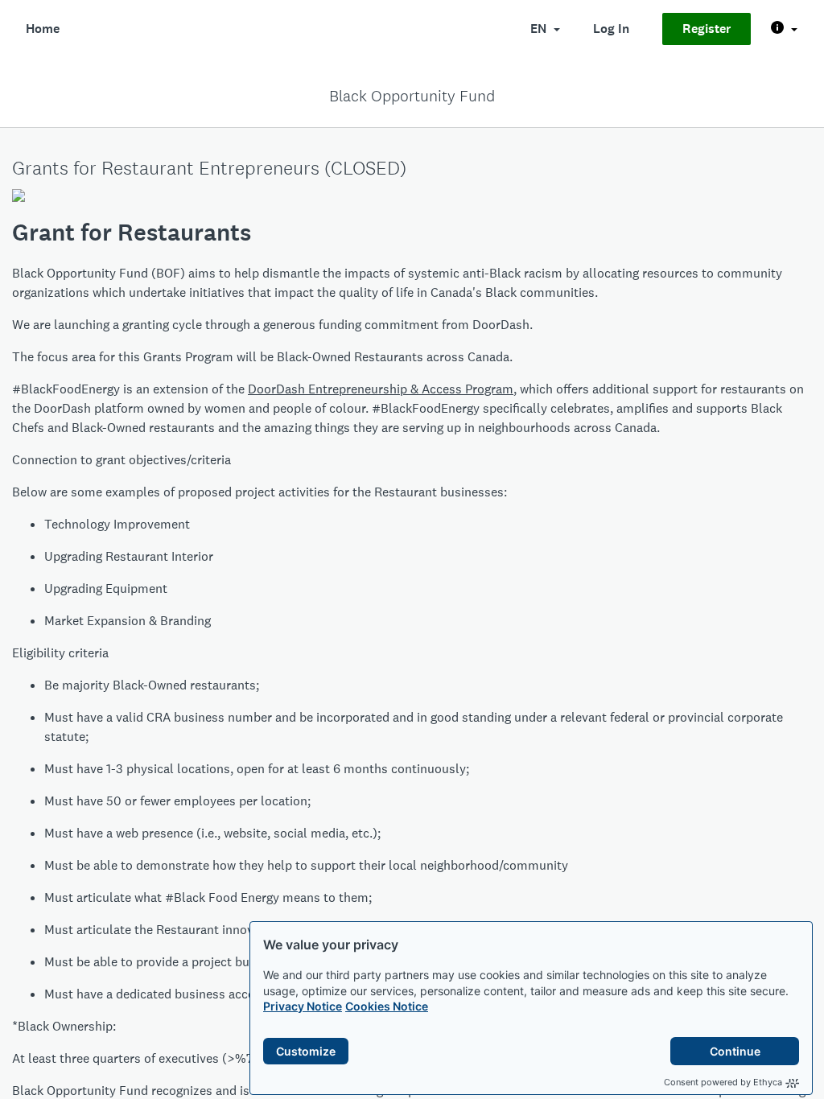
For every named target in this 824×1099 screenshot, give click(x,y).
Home (43, 28)
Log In (611, 28)
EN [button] (540, 28)
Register (706, 28)
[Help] (784, 29)
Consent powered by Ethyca (723, 1082)
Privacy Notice (302, 1006)
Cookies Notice (386, 1006)
